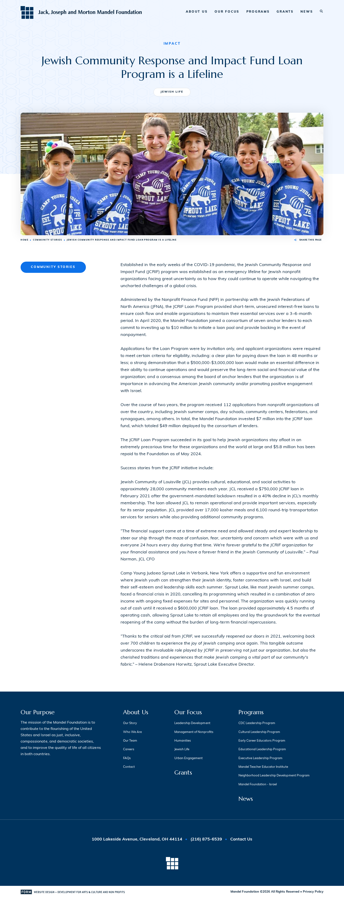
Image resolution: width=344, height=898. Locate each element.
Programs (258, 11)
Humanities (182, 740)
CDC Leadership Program (256, 723)
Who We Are (132, 732)
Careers (128, 749)
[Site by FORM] (72, 892)
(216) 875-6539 (206, 839)
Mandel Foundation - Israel (257, 784)
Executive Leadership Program (260, 758)
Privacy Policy (313, 891)
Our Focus (227, 11)
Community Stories (47, 240)
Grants (285, 11)
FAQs (127, 758)
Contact (129, 766)
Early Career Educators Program (261, 740)
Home (24, 240)
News (306, 11)
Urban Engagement (188, 758)
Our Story (130, 723)
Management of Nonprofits (193, 732)
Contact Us (241, 839)
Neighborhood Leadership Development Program (274, 775)
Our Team (130, 740)
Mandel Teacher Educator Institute (263, 766)
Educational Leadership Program (262, 749)
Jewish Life (172, 91)
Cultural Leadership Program (259, 732)
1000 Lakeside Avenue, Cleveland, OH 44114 (137, 839)
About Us (197, 11)
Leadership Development (192, 723)
